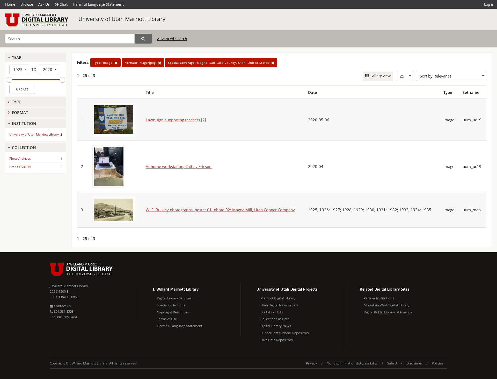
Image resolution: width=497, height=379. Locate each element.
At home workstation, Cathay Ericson (178, 166)
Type (16, 101)
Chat (63, 4)
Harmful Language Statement (98, 4)
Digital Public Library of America (388, 312)
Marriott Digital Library (277, 298)
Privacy (311, 363)
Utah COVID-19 (20, 167)
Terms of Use (167, 319)
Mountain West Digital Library (387, 305)
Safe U (392, 363)
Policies (437, 363)
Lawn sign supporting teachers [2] (176, 119)
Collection (24, 147)
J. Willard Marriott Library (69, 286)
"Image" (104, 63)
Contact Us (62, 306)
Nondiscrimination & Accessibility (352, 363)
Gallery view (380, 75)
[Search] (143, 39)
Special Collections (171, 305)
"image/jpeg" (141, 63)
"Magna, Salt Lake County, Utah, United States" (219, 63)
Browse (26, 4)
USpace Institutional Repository (284, 333)
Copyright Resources (173, 312)
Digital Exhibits (271, 312)
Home (10, 4)
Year (16, 57)
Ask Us (44, 4)
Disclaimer (414, 363)
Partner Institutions (379, 298)
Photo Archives (20, 158)
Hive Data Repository (276, 340)
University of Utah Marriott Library (121, 19)
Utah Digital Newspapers (279, 305)
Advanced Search (172, 38)
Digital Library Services (174, 298)
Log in (489, 4)
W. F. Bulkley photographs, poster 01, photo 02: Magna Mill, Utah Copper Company (220, 209)
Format (20, 112)
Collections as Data (274, 319)
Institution (24, 123)
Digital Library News (275, 326)
